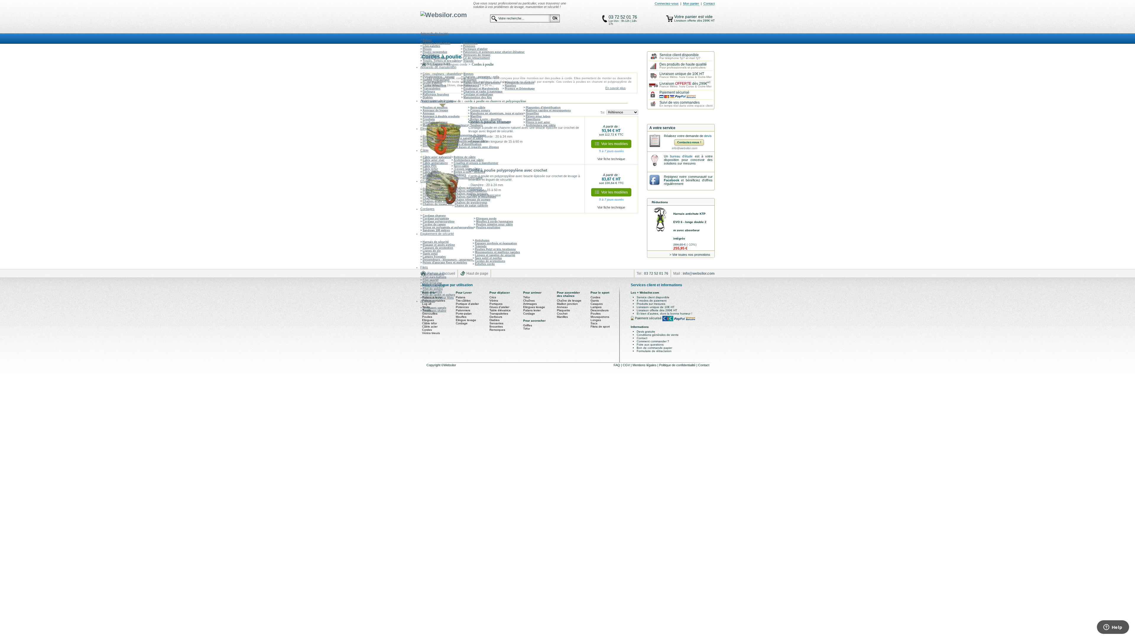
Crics (492, 297)
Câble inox (430, 174)
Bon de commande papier (654, 347)
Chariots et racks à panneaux (482, 91)
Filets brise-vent (433, 285)
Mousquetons (600, 316)
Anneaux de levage (435, 110)
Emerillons (533, 119)
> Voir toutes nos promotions (689, 254)
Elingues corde (433, 145)
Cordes (427, 329)
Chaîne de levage (569, 300)
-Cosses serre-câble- (467, 168)
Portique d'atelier (467, 303)
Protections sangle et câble (465, 138)
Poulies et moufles (435, 107)
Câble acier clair (434, 160)
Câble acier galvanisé (437, 157)
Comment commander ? (653, 341)
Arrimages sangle (434, 307)
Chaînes (529, 300)
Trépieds (481, 246)
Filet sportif (430, 280)
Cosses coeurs (480, 110)
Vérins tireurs (431, 333)
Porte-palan (464, 313)
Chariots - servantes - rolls (481, 76)
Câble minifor (432, 171)
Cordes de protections (490, 261)
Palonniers (470, 43)
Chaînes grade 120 (435, 201)
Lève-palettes (431, 46)
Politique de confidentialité (677, 365)
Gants (595, 300)
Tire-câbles (463, 300)
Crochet (562, 313)
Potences (469, 46)
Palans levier (532, 310)
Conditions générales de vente (658, 334)
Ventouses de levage (476, 54)
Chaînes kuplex (433, 198)
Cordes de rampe (434, 224)
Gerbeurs (429, 91)
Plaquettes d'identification (543, 107)
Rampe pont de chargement (481, 82)
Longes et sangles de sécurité (495, 255)
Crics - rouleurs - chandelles (442, 73)
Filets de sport (600, 326)
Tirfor (526, 297)
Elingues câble (432, 139)
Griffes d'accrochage (436, 63)
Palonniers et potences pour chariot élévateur (494, 52)
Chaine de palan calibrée (471, 205)
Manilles (475, 116)
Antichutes (482, 240)
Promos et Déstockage (520, 88)
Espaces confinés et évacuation (496, 243)
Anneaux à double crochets (441, 116)
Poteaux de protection (519, 82)
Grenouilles (429, 313)
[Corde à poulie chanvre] (444, 140)
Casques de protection (438, 247)
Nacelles (510, 85)
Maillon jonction (567, 303)
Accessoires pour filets (438, 297)
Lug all (426, 303)
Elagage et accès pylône (439, 244)
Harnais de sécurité (436, 241)
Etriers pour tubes (538, 116)
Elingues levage (534, 307)
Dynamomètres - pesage (439, 76)
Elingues (428, 320)
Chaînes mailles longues (471, 193)
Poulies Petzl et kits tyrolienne (495, 249)
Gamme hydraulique (436, 79)
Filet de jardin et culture (439, 294)
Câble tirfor (430, 168)
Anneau (562, 307)
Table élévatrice (500, 310)
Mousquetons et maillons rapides (497, 252)
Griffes (527, 325)
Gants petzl (430, 253)
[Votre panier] (669, 18)
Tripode (468, 60)
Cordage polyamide (436, 218)
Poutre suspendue (435, 52)
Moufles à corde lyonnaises (494, 221)
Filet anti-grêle (432, 291)
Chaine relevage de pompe (472, 199)
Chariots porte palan (436, 43)
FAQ (617, 365)
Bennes (468, 73)
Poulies (427, 316)
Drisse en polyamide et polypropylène (448, 227)
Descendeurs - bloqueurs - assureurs (448, 259)
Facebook (671, 180)
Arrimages (530, 303)
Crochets (429, 119)
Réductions (660, 202)
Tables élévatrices (434, 85)
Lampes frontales (434, 256)
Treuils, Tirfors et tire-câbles (442, 60)
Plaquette (563, 310)
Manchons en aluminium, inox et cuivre (496, 113)
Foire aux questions (650, 344)
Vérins (493, 300)
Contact (709, 3)
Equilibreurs (431, 54)
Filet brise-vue (432, 282)
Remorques (471, 85)
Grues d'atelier (432, 82)
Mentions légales (645, 365)
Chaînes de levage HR (437, 204)
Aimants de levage (435, 57)
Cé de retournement (476, 57)
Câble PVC (430, 166)
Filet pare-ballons (434, 277)
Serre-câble (477, 107)
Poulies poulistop (488, 227)
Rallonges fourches (436, 94)
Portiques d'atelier (475, 49)
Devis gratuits (646, 331)
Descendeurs (600, 310)
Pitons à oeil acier (538, 122)
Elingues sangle (433, 142)
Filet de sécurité (433, 274)
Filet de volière (433, 288)
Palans (427, 40)
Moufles (461, 316)
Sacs (594, 323)
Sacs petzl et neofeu (488, 258)
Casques (597, 303)
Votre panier (686, 16)
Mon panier (691, 3)
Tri (602, 112)
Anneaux (428, 113)
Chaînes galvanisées (468, 187)
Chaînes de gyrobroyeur (471, 202)
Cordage (462, 323)
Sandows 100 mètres (436, 230)
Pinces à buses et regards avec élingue (473, 147)
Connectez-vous (667, 3)
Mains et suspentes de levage (490, 122)
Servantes (496, 323)
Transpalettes (431, 88)
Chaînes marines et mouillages (475, 196)
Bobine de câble (465, 157)
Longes (596, 320)
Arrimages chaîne (434, 310)
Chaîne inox (431, 192)
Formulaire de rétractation (654, 351)
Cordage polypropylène (439, 221)
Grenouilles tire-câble (468, 177)
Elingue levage (466, 320)
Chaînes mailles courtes (471, 190)
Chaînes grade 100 (435, 195)
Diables (428, 97)
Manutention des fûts (477, 97)
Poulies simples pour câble (494, 224)
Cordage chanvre (434, 215)
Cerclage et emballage (478, 94)
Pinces (427, 49)
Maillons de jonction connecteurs (445, 125)
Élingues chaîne (433, 136)
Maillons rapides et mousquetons (548, 110)
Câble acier (429, 326)
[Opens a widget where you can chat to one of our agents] (1113, 627)
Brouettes (469, 79)
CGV (627, 365)
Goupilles (532, 113)
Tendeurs (476, 125)
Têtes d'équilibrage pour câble (467, 141)
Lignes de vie (432, 250)
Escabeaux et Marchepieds (481, 88)
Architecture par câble (541, 125)
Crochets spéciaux (435, 122)
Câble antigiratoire (435, 163)
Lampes (596, 307)
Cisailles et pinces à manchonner (476, 163)
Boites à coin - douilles (486, 119)
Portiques (495, 303)
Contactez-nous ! (689, 142)
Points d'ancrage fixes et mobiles (445, 262)
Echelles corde (485, 264)
